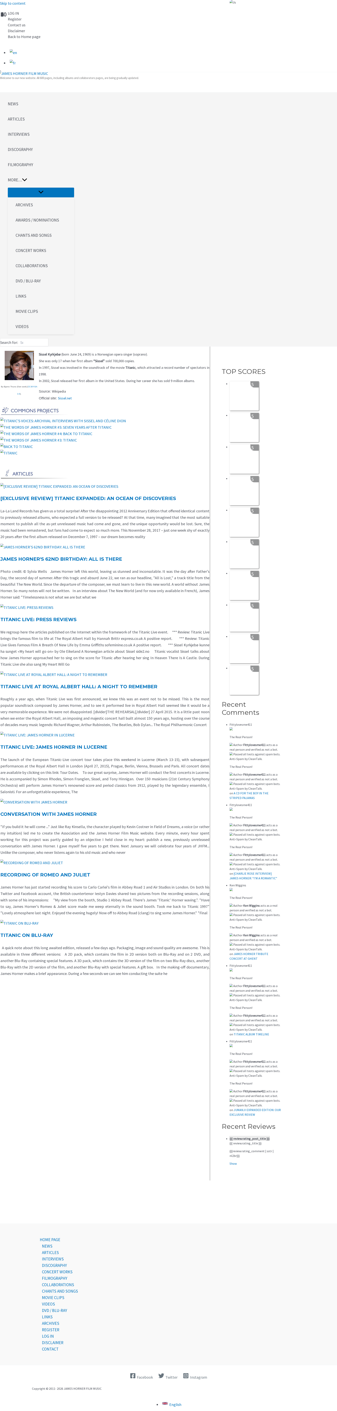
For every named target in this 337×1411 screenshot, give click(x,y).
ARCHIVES (50, 1323)
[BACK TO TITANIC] (16, 446)
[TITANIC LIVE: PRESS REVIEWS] (26, 607)
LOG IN (13, 13)
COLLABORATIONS (58, 1284)
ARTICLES (50, 1252)
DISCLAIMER (52, 1342)
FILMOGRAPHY (54, 1278)
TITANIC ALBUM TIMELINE (251, 1034)
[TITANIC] (8, 453)
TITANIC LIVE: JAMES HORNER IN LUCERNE (53, 747)
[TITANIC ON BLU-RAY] (19, 923)
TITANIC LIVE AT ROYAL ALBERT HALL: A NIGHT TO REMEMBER (78, 686)
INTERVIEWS (53, 1259)
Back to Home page (24, 36)
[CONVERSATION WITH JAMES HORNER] (33, 802)
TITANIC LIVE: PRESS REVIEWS (38, 619)
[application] (24, 180)
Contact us (16, 24)
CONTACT (50, 1349)
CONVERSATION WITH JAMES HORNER (48, 814)
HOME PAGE (50, 1239)
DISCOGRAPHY (54, 1265)
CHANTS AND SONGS (60, 1291)
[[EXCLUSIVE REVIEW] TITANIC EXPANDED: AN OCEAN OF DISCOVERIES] (59, 486)
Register (14, 19)
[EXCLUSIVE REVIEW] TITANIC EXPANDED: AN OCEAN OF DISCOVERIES (88, 498)
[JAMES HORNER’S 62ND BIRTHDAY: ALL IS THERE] (42, 547)
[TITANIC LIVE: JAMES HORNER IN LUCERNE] (37, 735)
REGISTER (50, 1329)
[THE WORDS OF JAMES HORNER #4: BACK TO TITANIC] (46, 433)
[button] (41, 180)
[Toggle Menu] (41, 192)
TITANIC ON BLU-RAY (26, 935)
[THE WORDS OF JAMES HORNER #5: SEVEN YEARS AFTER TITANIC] (56, 427)
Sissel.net (65, 398)
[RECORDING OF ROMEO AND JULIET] (31, 862)
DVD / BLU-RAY (54, 1310)
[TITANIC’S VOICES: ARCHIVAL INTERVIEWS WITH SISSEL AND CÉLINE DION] (63, 420)
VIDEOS (48, 1304)
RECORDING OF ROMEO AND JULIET (45, 875)
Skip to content (13, 3)
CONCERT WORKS (57, 1271)
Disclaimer (16, 30)
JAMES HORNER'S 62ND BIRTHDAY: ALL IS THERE (61, 559)
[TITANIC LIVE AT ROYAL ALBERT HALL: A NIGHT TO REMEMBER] (53, 674)
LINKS (47, 1317)
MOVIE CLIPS (53, 1297)
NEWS (47, 1246)
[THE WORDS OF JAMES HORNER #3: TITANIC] (38, 440)
